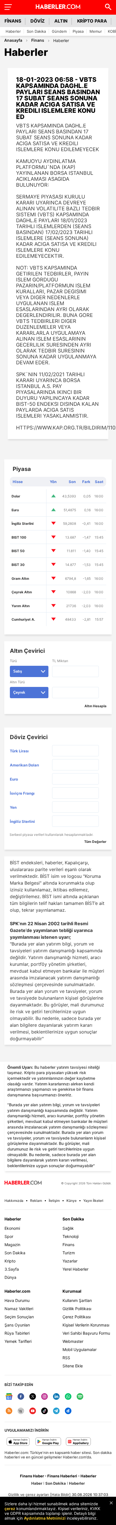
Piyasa (78, 31)
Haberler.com (17, 1291)
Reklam (36, 1200)
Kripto (10, 1261)
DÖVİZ (37, 21)
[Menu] (8, 6)
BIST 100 (19, 537)
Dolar (16, 496)
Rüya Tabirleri (17, 1333)
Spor (9, 1236)
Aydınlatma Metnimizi (45, 1518)
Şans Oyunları (17, 1325)
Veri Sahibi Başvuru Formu (86, 1333)
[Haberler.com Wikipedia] (20, 1411)
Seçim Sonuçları (19, 1316)
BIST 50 (18, 551)
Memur (96, 31)
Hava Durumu (17, 1300)
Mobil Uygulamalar (80, 1349)
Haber (36, 1483)
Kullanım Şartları (77, 1300)
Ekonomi (12, 1228)
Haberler (13, 31)
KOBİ (112, 31)
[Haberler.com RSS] (9, 1411)
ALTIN (61, 21)
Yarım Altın (21, 606)
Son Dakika (36, 31)
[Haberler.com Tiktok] (44, 1411)
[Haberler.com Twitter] (32, 1397)
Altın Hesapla (95, 706)
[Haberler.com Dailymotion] (68, 1411)
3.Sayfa (12, 1269)
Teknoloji (71, 1236)
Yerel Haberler (75, 1269)
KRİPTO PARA (92, 21)
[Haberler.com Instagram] (44, 1397)
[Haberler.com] (23, 1183)
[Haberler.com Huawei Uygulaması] (78, 1442)
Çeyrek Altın (22, 592)
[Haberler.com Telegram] (56, 1411)
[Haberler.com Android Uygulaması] (48, 1442)
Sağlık (68, 1228)
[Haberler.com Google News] (9, 1397)
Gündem (59, 31)
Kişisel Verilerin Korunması (86, 1325)
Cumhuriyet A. (23, 619)
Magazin (12, 1244)
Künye (71, 1200)
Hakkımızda (14, 1200)
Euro (15, 510)
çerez (10, 1508)
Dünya (10, 1277)
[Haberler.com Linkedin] (56, 1397)
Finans (37, 40)
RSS (66, 1357)
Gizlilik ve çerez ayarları (28, 1494)
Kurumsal (72, 1291)
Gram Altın (20, 578)
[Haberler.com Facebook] (20, 1397)
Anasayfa (13, 40)
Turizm (69, 1252)
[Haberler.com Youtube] (32, 1411)
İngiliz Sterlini (23, 523)
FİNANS (13, 21)
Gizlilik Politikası (77, 1308)
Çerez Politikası (77, 1316)
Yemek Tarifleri (18, 1341)
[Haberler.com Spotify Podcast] (79, 1397)
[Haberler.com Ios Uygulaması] (18, 1442)
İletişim (54, 1200)
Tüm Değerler (95, 841)
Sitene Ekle (73, 1365)
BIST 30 (18, 565)
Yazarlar (70, 1261)
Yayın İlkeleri (93, 1200)
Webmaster (73, 1341)
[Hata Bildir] (60, 1494)
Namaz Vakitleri (19, 1308)
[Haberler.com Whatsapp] (68, 1397)
